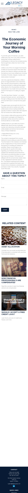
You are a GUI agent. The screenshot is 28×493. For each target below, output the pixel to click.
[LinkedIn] (14, 486)
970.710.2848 (15, 472)
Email (2, 187)
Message (3, 196)
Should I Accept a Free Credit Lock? (13, 313)
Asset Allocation (10, 247)
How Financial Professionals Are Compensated (11, 280)
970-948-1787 (16, 473)
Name (2, 178)
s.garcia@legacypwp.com (14, 483)
